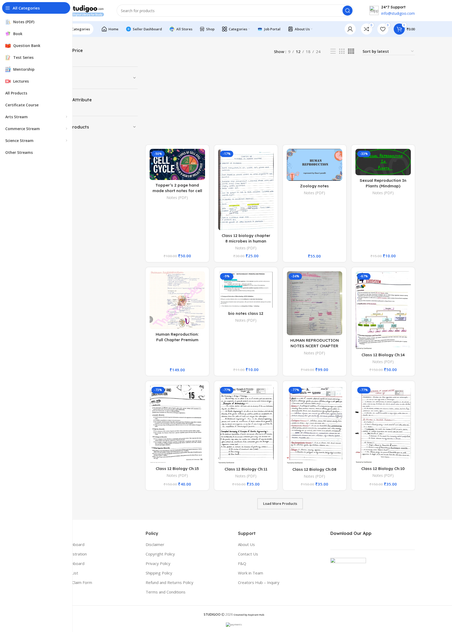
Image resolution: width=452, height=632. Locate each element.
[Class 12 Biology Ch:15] (177, 424)
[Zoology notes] (314, 165)
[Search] (347, 11)
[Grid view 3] (341, 51)
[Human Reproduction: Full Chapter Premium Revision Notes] (177, 300)
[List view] (333, 51)
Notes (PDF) (177, 197)
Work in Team (250, 573)
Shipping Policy (159, 573)
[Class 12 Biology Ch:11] (246, 424)
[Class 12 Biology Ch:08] (314, 424)
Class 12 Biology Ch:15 (177, 468)
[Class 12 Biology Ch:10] (383, 424)
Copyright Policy (160, 554)
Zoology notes (314, 185)
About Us (246, 544)
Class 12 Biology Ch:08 (314, 469)
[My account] (350, 29)
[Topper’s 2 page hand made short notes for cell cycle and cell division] (177, 164)
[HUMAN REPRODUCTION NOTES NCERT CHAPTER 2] (314, 303)
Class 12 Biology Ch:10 (383, 468)
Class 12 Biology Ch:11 (246, 469)
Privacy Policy (158, 563)
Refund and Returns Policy (169, 582)
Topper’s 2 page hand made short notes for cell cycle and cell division (177, 191)
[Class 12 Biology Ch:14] (383, 310)
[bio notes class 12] (246, 289)
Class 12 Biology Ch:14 (383, 354)
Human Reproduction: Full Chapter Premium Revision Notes (177, 340)
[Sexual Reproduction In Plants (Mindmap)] (383, 162)
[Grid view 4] (351, 51)
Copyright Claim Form (72, 582)
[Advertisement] (280, 100)
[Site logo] (79, 10)
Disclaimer (155, 544)
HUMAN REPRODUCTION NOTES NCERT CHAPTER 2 (314, 346)
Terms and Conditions (165, 592)
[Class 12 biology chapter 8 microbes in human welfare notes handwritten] (246, 189)
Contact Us (248, 554)
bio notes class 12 (245, 313)
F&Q (242, 563)
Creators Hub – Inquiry (258, 582)
